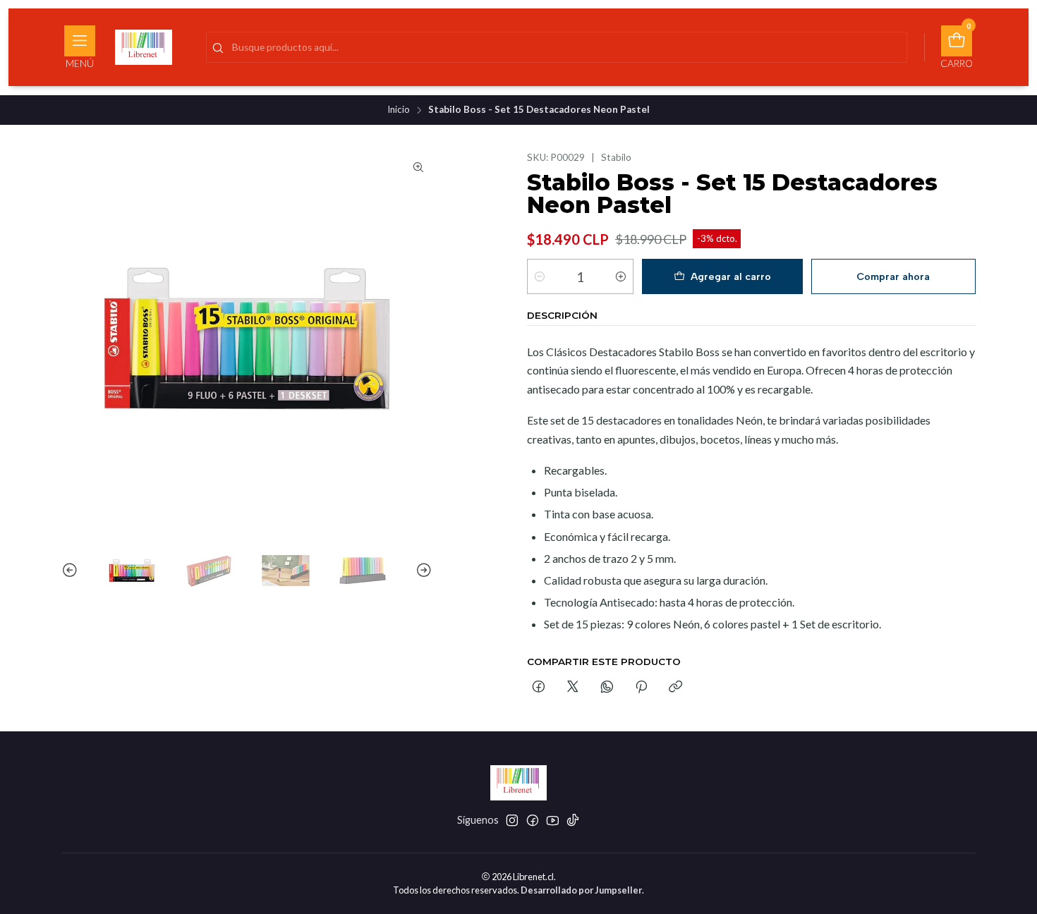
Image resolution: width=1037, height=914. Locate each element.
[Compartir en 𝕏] (573, 687)
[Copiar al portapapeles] (675, 687)
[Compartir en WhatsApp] (607, 687)
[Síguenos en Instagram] (512, 820)
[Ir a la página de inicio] (143, 47)
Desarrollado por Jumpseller (581, 890)
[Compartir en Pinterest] (641, 687)
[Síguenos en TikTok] (573, 820)
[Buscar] (218, 48)
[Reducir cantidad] (540, 276)
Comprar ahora (893, 276)
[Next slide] (421, 570)
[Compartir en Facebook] (538, 687)
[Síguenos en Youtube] (552, 820)
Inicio (398, 110)
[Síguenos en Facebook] (533, 820)
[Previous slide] (72, 570)
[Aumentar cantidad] (621, 276)
